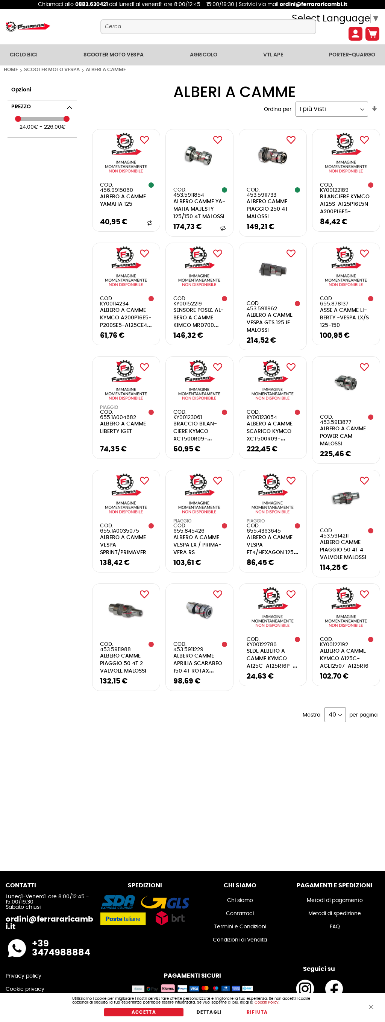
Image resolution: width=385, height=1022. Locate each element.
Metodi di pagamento (335, 900)
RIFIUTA (257, 1012)
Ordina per (277, 109)
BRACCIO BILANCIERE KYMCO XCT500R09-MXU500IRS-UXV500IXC (195, 439)
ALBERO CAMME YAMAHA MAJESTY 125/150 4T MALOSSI (199, 209)
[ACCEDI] (355, 34)
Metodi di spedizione (334, 913)
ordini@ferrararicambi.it (313, 4)
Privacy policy (23, 976)
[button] (144, 139)
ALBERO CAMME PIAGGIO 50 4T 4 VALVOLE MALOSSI (343, 550)
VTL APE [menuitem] (273, 55)
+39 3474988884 (61, 948)
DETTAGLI (209, 1012)
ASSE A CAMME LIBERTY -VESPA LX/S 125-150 (344, 318)
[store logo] (28, 26)
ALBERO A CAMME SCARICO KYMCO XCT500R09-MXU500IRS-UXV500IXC (270, 439)
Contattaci (240, 913)
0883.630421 (92, 4)
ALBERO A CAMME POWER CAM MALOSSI (343, 436)
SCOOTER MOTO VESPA (52, 69)
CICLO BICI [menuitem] (24, 55)
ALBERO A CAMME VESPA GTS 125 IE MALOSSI (270, 323)
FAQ (335, 926)
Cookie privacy (25, 989)
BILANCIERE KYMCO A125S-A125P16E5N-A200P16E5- (345, 204)
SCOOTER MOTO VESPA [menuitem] (113, 55)
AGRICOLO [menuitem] (203, 55)
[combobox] (208, 26)
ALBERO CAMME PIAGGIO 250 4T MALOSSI (267, 209)
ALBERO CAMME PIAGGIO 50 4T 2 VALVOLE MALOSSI (123, 663)
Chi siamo (240, 900)
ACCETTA (144, 1012)
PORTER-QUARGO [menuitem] (352, 55)
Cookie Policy (267, 1002)
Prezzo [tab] (21, 106)
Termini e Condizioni (240, 926)
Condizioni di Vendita (240, 940)
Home (11, 69)
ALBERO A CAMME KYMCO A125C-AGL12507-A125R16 (344, 658)
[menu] (192, 55)
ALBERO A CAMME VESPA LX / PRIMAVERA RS (197, 545)
